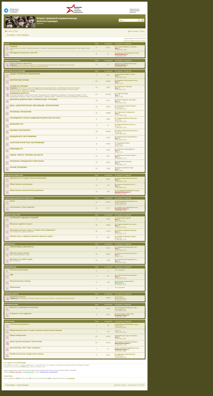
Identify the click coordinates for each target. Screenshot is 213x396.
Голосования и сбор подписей (22, 207)
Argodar (117, 238)
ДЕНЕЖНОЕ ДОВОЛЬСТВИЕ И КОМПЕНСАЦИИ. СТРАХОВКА (33, 99)
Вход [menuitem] (142, 31)
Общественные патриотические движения (27, 190)
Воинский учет (41, 89)
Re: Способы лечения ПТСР (124, 281)
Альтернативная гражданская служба (23, 89)
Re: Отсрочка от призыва (123, 86)
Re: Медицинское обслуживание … (127, 137)
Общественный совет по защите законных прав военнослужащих (36, 330)
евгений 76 (118, 107)
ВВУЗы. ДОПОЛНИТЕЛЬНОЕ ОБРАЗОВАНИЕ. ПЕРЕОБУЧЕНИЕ (34, 106)
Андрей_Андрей (120, 202)
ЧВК (11, 275)
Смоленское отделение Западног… (127, 342)
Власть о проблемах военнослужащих (62, 298)
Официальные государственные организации (28, 178)
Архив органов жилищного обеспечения (26, 341)
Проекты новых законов (19, 253)
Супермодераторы (28, 372)
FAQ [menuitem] (16, 31)
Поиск (139, 20)
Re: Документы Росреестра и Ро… (126, 247)
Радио (32, 298)
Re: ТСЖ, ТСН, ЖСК (121, 93)
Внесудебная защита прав (13, 175)
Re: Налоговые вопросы (123, 161)
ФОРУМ (6, 43)
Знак (116, 48)
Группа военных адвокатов (21, 63)
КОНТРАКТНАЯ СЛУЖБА (19, 80)
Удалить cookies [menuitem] (121, 385)
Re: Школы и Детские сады (124, 167)
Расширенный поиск (142, 20)
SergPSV (117, 144)
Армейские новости (11, 294)
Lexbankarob (70, 378)
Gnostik (117, 132)
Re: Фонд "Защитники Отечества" (126, 178)
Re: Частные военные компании (126, 275)
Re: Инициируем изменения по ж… (126, 201)
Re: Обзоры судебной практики (125, 230)
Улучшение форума (11, 304)
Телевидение (24, 298)
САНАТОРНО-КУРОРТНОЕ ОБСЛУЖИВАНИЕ (27, 143)
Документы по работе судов (21, 259)
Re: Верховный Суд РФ (123, 218)
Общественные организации (21, 184)
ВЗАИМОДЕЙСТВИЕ (10, 267)
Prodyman (118, 326)
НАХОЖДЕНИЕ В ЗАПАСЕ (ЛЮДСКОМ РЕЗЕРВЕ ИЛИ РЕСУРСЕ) (35, 118)
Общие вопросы (16, 91)
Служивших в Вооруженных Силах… (127, 53)
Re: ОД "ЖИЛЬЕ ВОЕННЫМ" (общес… (127, 190)
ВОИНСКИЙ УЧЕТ (16, 124)
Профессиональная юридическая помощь (27, 354)
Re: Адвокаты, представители (125, 354)
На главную (11, 385)
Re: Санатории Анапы (122, 143)
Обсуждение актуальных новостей (23, 53)
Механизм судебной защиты (21, 224)
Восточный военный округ (40, 66)
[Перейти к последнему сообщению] (119, 48)
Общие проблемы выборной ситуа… (127, 348)
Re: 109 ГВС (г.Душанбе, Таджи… (126, 236)
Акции (12, 201)
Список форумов (23, 385)
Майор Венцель (119, 298)
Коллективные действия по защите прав (19, 198)
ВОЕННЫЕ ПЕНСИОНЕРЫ (20, 130)
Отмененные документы (19, 324)
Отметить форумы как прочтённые (135, 40)
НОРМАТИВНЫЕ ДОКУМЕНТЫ (22, 247)
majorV (117, 330)
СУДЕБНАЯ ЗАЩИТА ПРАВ (12, 215)
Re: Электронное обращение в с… (126, 259)
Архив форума (9, 321)
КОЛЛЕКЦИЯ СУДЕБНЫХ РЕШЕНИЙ (24, 218)
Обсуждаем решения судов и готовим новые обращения (32, 230)
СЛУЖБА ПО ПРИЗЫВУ (19, 86)
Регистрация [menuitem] (134, 31)
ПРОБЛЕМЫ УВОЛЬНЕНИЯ (20, 112)
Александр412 (119, 309)
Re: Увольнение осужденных (125, 112)
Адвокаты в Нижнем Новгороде (125, 63)
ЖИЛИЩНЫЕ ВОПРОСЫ (19, 93)
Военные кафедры (29, 91)
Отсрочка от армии (26, 88)
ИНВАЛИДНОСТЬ (16, 149)
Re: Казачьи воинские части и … (126, 184)
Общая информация (18, 335)
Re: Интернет (119, 297)
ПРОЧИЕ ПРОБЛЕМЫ (18, 167)
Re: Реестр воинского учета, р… (125, 124)
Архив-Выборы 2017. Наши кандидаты (25, 348)
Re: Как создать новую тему (124, 314)
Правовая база (9, 244)
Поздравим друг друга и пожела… (126, 335)
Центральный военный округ (20, 66)
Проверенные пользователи (49, 372)
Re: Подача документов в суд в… (126, 224)
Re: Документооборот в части (125, 74)
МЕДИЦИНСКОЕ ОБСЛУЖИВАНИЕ (23, 136)
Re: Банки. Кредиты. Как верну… (126, 99)
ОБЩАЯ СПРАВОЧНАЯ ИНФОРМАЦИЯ (25, 74)
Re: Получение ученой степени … (126, 106)
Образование (15, 287)
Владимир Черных (121, 209)
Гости (37, 372)
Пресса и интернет (42, 298)
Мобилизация (52, 89)
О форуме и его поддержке (20, 313)
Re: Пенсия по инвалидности (125, 149)
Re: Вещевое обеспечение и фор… (126, 80)
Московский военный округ (28, 65)
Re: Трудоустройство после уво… (126, 118)
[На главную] (20, 21)
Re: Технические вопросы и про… (126, 307)
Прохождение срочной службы (68, 89)
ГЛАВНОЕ (14, 46)
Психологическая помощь (20, 281)
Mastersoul (118, 283)
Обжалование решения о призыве (69, 88)
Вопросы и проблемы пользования (24, 307)
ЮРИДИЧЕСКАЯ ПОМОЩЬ (12, 60)
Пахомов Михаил (120, 54)
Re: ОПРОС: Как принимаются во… (127, 207)
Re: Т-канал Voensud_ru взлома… (126, 47)
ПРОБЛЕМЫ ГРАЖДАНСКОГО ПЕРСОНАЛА (27, 161)
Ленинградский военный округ (48, 65)
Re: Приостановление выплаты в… (127, 130)
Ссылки (9, 31)
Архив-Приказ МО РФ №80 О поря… (127, 324)
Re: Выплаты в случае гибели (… (126, 155)
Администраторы (15, 372)
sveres (117, 119)
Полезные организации (19, 270)
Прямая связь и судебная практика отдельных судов (31, 236)
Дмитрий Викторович (122, 192)
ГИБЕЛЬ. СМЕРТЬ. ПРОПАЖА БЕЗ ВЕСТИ (26, 155)
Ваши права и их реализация (14, 71)
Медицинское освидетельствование (45, 88)
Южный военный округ (67, 65)
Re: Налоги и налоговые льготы (126, 253)
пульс (116, 126)
